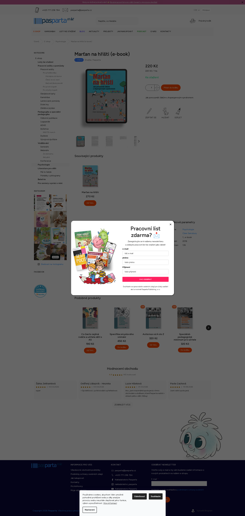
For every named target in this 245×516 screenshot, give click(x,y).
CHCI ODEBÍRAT (145, 279)
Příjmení (126, 267)
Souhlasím (156, 496)
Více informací (110, 503)
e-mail (125, 249)
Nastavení (90, 510)
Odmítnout (139, 496)
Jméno (125, 258)
